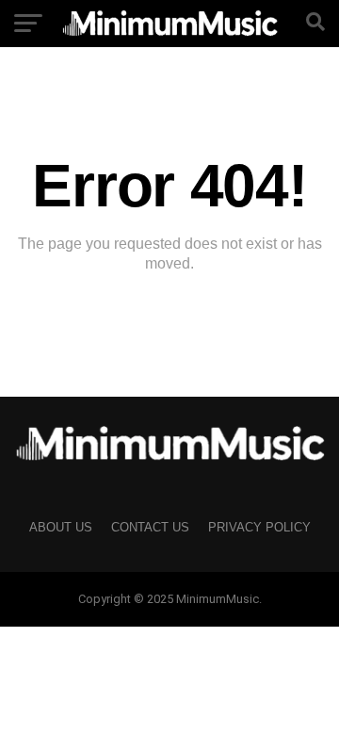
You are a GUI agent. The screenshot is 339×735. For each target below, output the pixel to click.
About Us (60, 527)
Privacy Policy (259, 527)
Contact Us (150, 527)
